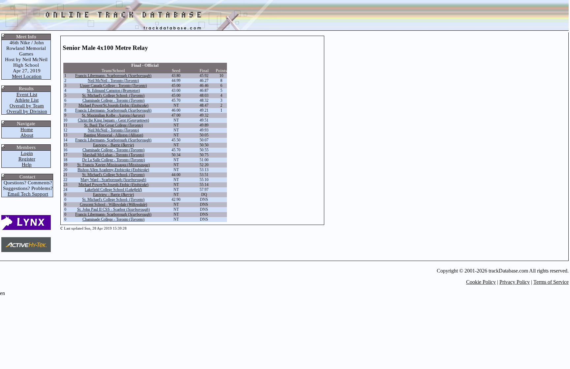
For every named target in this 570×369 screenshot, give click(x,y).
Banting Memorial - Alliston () (113, 135)
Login (27, 153)
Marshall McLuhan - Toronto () (113, 155)
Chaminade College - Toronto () (113, 100)
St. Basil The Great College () (113, 125)
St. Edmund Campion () (113, 90)
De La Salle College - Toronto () (113, 160)
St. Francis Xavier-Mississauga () (113, 165)
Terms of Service (551, 282)
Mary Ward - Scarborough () (113, 179)
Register (26, 159)
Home (26, 129)
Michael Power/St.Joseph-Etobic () (113, 105)
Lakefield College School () (113, 189)
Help (27, 164)
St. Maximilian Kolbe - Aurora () (113, 115)
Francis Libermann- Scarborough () (113, 75)
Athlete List (27, 100)
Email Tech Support (28, 194)
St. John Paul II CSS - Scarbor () (113, 209)
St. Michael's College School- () (113, 95)
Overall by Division (27, 111)
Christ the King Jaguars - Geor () (113, 120)
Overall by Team (27, 105)
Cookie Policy (481, 282)
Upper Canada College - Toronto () (113, 85)
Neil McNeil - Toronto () (113, 80)
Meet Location (27, 76)
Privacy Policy (514, 282)
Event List (26, 94)
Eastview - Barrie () (113, 145)
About (26, 135)
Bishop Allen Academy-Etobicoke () (113, 169)
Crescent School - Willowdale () (113, 204)
